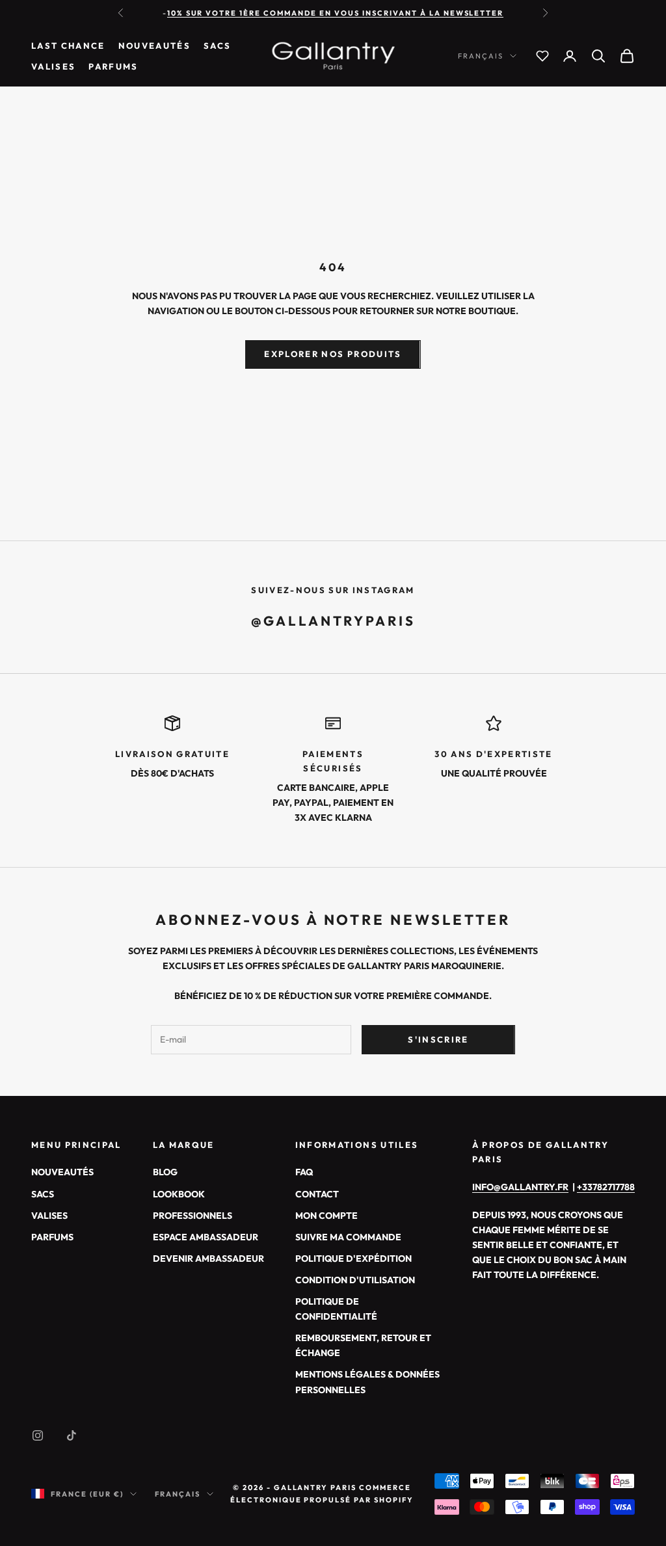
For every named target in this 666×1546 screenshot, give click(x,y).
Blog (165, 1172)
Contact (317, 1194)
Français (480, 55)
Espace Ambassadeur (205, 1237)
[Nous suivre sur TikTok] (71, 1435)
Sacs (217, 45)
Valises (53, 66)
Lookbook (179, 1194)
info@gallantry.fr (520, 1187)
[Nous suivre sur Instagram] (37, 1435)
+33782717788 (606, 1187)
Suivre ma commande (348, 1237)
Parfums (113, 66)
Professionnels (192, 1215)
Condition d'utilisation (355, 1280)
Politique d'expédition (353, 1258)
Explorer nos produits (332, 354)
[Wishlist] (542, 55)
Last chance (68, 45)
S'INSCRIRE (438, 1039)
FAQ (304, 1172)
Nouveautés (154, 45)
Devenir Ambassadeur (208, 1258)
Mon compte (326, 1215)
